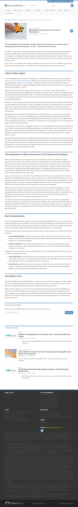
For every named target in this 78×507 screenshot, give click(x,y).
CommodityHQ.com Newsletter (49, 407)
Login (70, 1)
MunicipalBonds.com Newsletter (49, 402)
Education (37, 10)
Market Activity (17, 10)
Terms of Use (44, 424)
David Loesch (22, 338)
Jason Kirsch (22, 356)
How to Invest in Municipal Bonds (50, 414)
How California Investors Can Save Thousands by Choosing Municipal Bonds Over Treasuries (44, 353)
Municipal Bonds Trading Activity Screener (17, 412)
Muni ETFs (67, 10)
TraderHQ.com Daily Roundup (49, 404)
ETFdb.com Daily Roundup (48, 397)
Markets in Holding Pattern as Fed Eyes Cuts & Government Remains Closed (44, 335)
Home (8, 10)
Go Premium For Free (60, 1)
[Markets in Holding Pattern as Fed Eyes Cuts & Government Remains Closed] (11, 336)
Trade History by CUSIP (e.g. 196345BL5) (17, 419)
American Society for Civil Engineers (19, 81)
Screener (28, 10)
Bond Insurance (50, 10)
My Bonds (9, 13)
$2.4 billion (61, 85)
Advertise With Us (39, 503)
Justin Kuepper (33, 34)
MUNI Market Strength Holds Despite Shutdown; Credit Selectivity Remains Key (43, 370)
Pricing (50, 1)
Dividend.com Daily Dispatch (48, 395)
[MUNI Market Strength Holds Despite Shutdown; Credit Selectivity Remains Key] (11, 371)
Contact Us (8, 395)
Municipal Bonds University (48, 412)
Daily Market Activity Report (13, 414)
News (59, 10)
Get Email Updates (13, 305)
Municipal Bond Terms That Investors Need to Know (55, 417)
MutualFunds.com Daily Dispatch (50, 400)
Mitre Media (14, 503)
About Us (7, 397)
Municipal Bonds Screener (12, 417)
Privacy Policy (44, 422)
